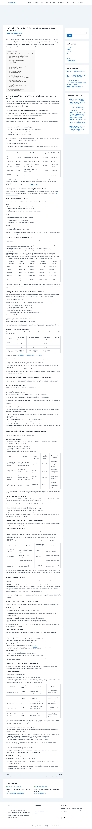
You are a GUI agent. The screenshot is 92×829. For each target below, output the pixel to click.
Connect (37, 813)
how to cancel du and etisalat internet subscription (29, 355)
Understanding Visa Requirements (17, 57)
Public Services (60, 2)
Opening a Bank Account (15, 75)
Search (68, 30)
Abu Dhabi (14, 62)
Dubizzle (35, 647)
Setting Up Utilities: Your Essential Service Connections (20, 66)
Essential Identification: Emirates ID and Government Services (21, 70)
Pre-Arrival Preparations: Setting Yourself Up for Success (20, 55)
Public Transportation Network (16, 82)
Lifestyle (69, 51)
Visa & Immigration (50, 2)
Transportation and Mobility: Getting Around (17, 81)
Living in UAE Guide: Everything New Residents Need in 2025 (20, 53)
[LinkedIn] (64, 818)
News (68, 53)
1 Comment (8, 793)
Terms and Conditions (40, 811)
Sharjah (14, 63)
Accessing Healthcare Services (16, 80)
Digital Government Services (16, 72)
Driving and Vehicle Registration (16, 84)
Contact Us (80, 2)
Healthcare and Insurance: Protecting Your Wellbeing (20, 77)
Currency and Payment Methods (17, 76)
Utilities (67, 2)
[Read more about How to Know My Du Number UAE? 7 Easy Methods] (41, 786)
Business (42, 2)
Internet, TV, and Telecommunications (17, 68)
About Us (35, 2)
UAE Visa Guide (35, 184)
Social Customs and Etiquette (16, 90)
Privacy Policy (38, 810)
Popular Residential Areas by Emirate (17, 60)
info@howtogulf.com (69, 815)
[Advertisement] (46, 14)
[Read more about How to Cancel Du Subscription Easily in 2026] (13, 786)
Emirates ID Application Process (16, 71)
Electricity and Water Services (16, 67)
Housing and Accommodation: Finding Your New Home (20, 58)
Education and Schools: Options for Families (18, 85)
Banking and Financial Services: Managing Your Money (20, 73)
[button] (74, 2)
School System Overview (15, 86)
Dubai (13, 61)
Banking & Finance (71, 47)
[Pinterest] (67, 818)
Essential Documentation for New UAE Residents (19, 56)
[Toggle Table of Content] (32, 52)
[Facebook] (61, 818)
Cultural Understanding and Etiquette (17, 89)
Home (29, 2)
